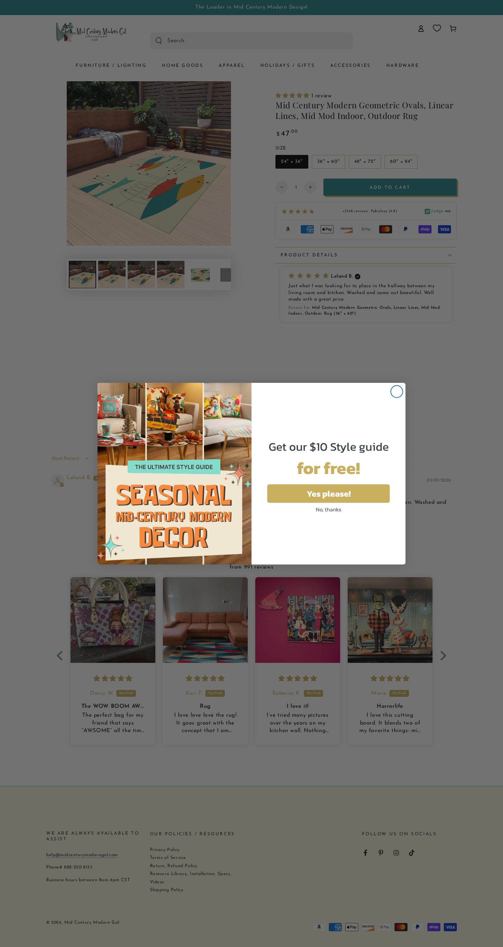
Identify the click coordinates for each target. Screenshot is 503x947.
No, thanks (328, 509)
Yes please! (329, 493)
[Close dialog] (397, 392)
